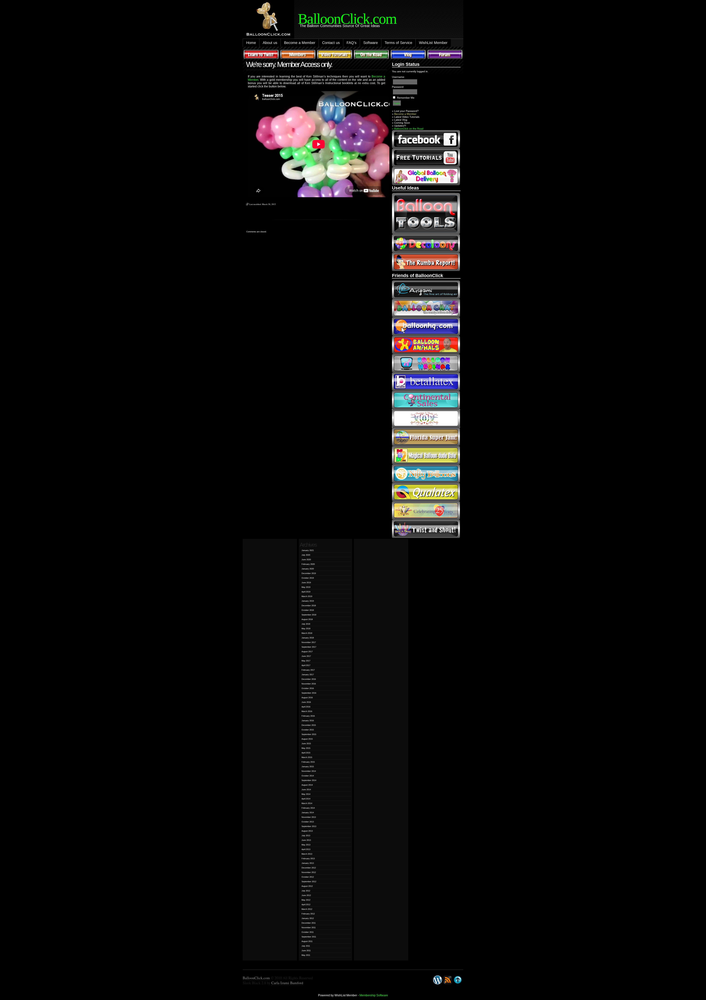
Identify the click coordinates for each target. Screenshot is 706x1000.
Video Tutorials (334, 54)
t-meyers (426, 510)
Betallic (426, 381)
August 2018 (307, 619)
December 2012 (309, 868)
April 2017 (306, 665)
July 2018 (306, 624)
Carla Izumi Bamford (287, 982)
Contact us (331, 43)
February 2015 (308, 762)
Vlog (408, 54)
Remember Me (405, 97)
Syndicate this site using (447, 980)
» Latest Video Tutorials (405, 116)
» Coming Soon (401, 122)
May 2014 (306, 794)
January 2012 (308, 918)
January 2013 (308, 863)
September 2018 (309, 615)
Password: (398, 86)
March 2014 (307, 803)
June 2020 (306, 559)
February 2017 (308, 670)
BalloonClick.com (256, 977)
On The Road (371, 54)
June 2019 (306, 582)
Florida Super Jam (426, 437)
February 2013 (308, 858)
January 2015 (308, 766)
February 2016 (308, 716)
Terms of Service (398, 43)
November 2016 (309, 684)
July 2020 (306, 555)
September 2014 (309, 780)
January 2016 (308, 720)
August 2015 (307, 739)
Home (251, 43)
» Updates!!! (399, 125)
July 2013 (306, 835)
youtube (426, 157)
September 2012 (309, 881)
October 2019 (308, 578)
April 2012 (306, 904)
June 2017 (306, 656)
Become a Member (299, 43)
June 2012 (306, 895)
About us (270, 43)
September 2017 (309, 647)
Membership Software (373, 995)
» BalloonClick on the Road (407, 128)
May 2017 (306, 661)
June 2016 (306, 702)
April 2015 (306, 753)
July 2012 (306, 891)
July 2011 (306, 946)
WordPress (437, 980)
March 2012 (307, 909)
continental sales (426, 400)
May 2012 (306, 900)
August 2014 (307, 785)
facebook (426, 139)
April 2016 (306, 707)
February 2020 (308, 564)
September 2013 (309, 826)
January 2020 (308, 569)
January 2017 (308, 674)
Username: (398, 76)
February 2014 (308, 808)
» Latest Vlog (399, 119)
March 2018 (307, 633)
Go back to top (457, 980)
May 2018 (306, 628)
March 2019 (307, 596)
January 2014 (308, 812)
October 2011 (308, 932)
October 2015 (308, 730)
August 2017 (307, 651)
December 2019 (309, 573)
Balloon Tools (426, 213)
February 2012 (308, 914)
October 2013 (308, 822)
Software (370, 43)
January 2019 (308, 601)
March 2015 (307, 757)
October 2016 (308, 688)
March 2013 (307, 854)
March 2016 (307, 711)
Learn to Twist (261, 54)
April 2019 (306, 592)
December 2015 (309, 725)
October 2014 (308, 776)
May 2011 (306, 955)
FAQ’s (351, 43)
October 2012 (308, 877)
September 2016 (309, 693)
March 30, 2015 (269, 204)
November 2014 (309, 771)
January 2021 (308, 550)
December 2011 (309, 923)
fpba (426, 418)
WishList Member (433, 43)
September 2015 (309, 734)
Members (297, 54)
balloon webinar (426, 363)
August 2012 (307, 886)
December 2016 (309, 679)
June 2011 (306, 950)
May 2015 (306, 748)
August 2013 (307, 831)
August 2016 (307, 697)
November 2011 (309, 927)
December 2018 (309, 605)
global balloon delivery (426, 176)
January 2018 (308, 638)
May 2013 (306, 845)
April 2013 (306, 849)
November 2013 (309, 817)
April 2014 (306, 799)
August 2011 (307, 941)
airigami (426, 289)
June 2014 (306, 789)
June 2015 (306, 743)
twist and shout (426, 529)
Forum (445, 54)
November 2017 (309, 642)
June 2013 (306, 840)
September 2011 (309, 937)
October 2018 (308, 610)
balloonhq (426, 326)
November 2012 (309, 872)
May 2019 (306, 587)
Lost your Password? (406, 110)
